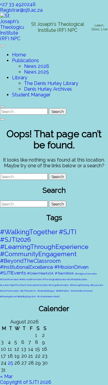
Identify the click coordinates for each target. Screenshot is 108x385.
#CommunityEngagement (38, 254)
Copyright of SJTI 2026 (25, 382)
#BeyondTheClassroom (30, 261)
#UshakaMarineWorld (48, 296)
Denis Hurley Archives (48, 89)
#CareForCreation (9, 290)
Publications (25, 60)
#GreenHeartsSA (40, 273)
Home (19, 55)
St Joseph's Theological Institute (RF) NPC (57, 27)
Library (19, 77)
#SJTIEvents (13, 273)
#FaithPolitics (63, 290)
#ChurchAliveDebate (82, 290)
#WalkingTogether (29, 232)
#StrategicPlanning (79, 284)
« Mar (6, 376)
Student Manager (31, 95)
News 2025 (36, 72)
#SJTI (67, 232)
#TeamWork (64, 273)
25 (10, 363)
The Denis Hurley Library (51, 83)
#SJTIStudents (28, 290)
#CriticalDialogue (46, 290)
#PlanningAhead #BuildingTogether (18, 296)
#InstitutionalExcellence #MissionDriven (44, 267)
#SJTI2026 (15, 239)
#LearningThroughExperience (44, 246)
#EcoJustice (97, 284)
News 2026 (36, 66)
